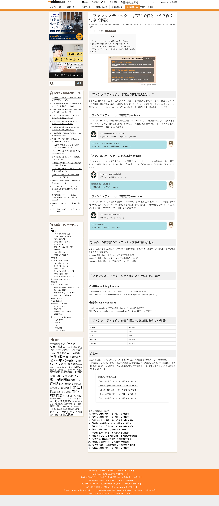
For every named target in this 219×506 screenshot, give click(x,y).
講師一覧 (70, 7)
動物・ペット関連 (70, 367)
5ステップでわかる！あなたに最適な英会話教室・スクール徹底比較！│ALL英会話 (110, 477)
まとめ (93, 52)
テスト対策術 (58, 244)
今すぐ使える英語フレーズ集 (64, 271)
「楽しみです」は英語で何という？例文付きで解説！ (113, 420)
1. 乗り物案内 (58, 320)
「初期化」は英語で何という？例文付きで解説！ (118, 386)
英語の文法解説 (59, 306)
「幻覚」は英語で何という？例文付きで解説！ (110, 433)
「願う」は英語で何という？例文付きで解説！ (110, 417)
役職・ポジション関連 (62, 375)
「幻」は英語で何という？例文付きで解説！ (109, 429)
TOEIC (53, 231)
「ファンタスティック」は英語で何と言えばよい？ (109, 41)
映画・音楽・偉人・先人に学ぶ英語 (66, 287)
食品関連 (68, 414)
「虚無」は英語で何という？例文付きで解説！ (110, 448)
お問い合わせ (101, 7)
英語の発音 (58, 309)
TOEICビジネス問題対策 (62, 236)
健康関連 (79, 364)
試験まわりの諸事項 (61, 255)
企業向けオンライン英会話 (91, 2)
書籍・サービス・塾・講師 (63, 247)
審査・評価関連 (62, 372)
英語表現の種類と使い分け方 (64, 276)
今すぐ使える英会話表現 (112, 25)
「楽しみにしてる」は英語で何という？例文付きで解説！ (115, 436)
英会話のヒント (56, 298)
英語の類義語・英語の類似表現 (68, 409)
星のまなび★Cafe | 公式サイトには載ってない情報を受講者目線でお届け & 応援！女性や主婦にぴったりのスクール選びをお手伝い (111, 490)
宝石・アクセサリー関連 (72, 370)
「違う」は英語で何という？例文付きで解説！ (117, 398)
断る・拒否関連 (62, 388)
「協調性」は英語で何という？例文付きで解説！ (111, 423)
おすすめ (54, 258)
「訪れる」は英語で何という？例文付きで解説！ (118, 390)
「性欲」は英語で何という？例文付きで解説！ (110, 442)
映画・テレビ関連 (64, 392)
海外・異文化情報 (60, 290)
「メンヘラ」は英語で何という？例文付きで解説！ (112, 439)
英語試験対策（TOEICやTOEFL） (66, 293)
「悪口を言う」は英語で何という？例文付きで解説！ (113, 426)
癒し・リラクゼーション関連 (68, 398)
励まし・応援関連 (55, 367)
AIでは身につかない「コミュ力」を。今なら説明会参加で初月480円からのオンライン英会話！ (66, 189)
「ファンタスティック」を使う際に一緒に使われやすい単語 (112, 49)
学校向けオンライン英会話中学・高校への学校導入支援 (131, 2)
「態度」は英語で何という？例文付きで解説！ (110, 414)
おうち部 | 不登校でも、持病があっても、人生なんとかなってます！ (111, 487)
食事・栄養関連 (56, 415)
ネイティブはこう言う (62, 266)
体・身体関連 (72, 357)
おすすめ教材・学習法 (62, 242)
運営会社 (92, 470)
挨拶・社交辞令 (66, 384)
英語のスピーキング (69, 406)
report (53, 228)
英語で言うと (57, 406)
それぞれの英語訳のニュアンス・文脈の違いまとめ (109, 44)
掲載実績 (54, 282)
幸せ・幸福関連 (75, 372)
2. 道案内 (57, 323)
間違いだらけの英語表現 (62, 295)
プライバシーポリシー (125, 470)
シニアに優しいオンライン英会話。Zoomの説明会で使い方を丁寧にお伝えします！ (66, 197)
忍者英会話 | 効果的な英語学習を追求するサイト (110, 474)
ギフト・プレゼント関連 (70, 347)
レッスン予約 (55, 7)
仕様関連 (59, 356)
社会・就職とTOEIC (61, 252)
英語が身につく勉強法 (59, 303)
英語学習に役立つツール (62, 311)
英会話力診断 (116, 7)
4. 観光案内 (58, 328)
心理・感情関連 (111, 30)
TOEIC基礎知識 (59, 239)
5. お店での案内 (59, 330)
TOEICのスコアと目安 (62, 234)
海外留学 (57, 249)
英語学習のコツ (59, 314)
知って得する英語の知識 (59, 284)
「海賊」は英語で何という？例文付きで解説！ (117, 381)
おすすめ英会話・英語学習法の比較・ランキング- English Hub (110, 480)
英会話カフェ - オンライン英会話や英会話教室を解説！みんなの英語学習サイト (110, 484)
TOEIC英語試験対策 (56, 344)
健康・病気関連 (69, 364)
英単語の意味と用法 (61, 274)
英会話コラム (65, 2)
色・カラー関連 (75, 402)
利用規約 (110, 470)
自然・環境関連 (61, 401)
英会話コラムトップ (95, 25)
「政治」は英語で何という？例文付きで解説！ (117, 394)
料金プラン (86, 7)
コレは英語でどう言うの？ (131, 25)
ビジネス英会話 (59, 268)
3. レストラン (58, 325)
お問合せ (101, 470)
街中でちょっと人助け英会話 (61, 317)
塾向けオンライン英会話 (110, 2)
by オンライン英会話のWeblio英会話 (164, 2)
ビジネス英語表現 (72, 350)
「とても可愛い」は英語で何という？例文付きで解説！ (114, 445)
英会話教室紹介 (56, 301)
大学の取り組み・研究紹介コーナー (63, 279)
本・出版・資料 (71, 395)
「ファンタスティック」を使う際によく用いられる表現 (111, 46)
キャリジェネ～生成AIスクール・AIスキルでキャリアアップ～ (111, 493)
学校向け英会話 (146, 7)
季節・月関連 (58, 370)
